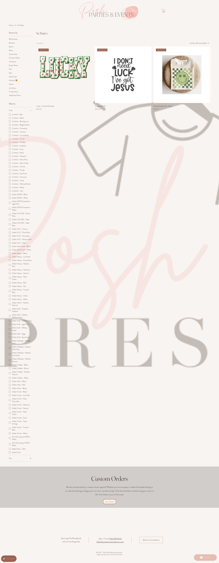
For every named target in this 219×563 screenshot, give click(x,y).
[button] (164, 11)
